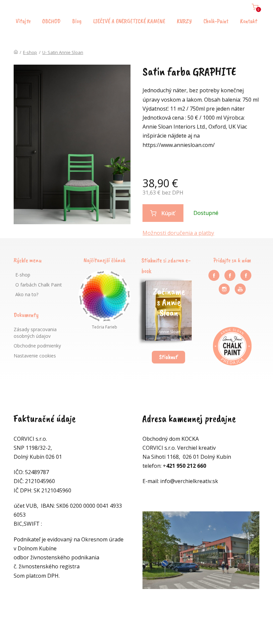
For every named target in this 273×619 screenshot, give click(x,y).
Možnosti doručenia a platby (178, 233)
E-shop (30, 52)
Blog (77, 21)
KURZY (184, 21)
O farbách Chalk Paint (38, 285)
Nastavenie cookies (35, 355)
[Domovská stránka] (16, 52)
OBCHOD (51, 21)
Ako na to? (26, 294)
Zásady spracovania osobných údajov (35, 332)
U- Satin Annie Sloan (62, 52)
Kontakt (248, 21)
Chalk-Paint (215, 21)
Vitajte (23, 21)
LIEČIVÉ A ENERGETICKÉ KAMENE (129, 21)
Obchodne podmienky (37, 345)
